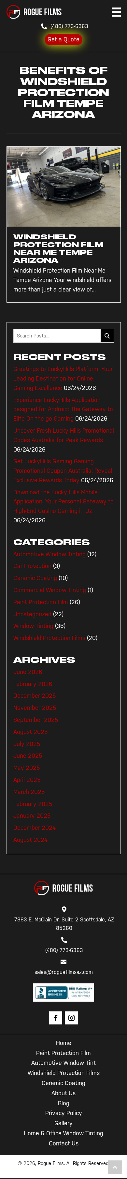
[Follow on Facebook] (55, 1017)
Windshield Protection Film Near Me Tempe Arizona (58, 248)
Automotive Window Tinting (49, 554)
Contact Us (63, 1143)
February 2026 (32, 684)
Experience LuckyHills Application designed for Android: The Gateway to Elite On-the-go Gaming (63, 409)
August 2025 (30, 732)
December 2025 (34, 695)
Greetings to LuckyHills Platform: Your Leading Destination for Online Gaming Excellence (63, 379)
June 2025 (27, 755)
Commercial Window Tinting (49, 590)
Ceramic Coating (35, 578)
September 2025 (35, 720)
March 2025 (29, 792)
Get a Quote (63, 39)
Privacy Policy (63, 1113)
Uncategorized (32, 614)
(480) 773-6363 (69, 26)
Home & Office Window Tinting (63, 1133)
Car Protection (32, 566)
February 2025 (32, 804)
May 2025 (26, 767)
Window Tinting (33, 626)
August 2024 (30, 839)
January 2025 (32, 815)
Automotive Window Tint (63, 1063)
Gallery (63, 1123)
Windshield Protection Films (49, 638)
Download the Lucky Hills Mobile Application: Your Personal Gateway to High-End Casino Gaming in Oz (63, 502)
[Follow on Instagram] (71, 1017)
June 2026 (27, 672)
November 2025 (34, 707)
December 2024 (34, 827)
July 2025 (26, 744)
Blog (63, 1103)
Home (63, 1043)
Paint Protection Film (40, 602)
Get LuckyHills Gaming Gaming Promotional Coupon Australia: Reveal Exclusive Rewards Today (62, 471)
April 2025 (27, 780)
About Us (63, 1093)
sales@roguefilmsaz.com (64, 972)
